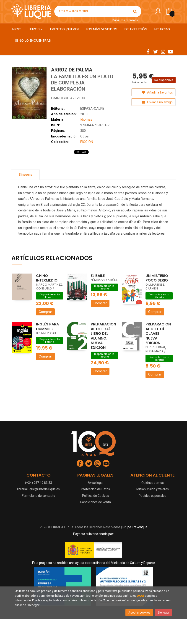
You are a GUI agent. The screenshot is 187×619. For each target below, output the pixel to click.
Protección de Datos (95, 489)
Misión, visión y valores (152, 489)
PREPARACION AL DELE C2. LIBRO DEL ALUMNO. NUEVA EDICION (103, 336)
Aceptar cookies (139, 612)
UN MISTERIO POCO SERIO (156, 278)
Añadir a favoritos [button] (159, 92)
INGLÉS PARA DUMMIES (47, 327)
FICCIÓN (86, 142)
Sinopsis (25, 175)
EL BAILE (98, 275)
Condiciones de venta (95, 502)
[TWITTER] (155, 51)
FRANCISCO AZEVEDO (68, 98)
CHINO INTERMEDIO (46, 278)
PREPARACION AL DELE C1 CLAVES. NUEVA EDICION (158, 333)
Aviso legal (95, 483)
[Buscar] (135, 11)
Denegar (163, 612)
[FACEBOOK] (148, 51)
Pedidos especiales (152, 495)
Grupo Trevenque (134, 527)
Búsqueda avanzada (125, 20)
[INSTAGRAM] (163, 51)
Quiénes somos (152, 483)
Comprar (45, 312)
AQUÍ (140, 595)
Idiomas (86, 119)
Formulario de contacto (38, 495)
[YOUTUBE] (170, 51)
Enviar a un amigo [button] (159, 102)
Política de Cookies (95, 495)
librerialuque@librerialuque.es (38, 489)
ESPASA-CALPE (92, 109)
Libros (35, 29)
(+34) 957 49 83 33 (38, 483)
